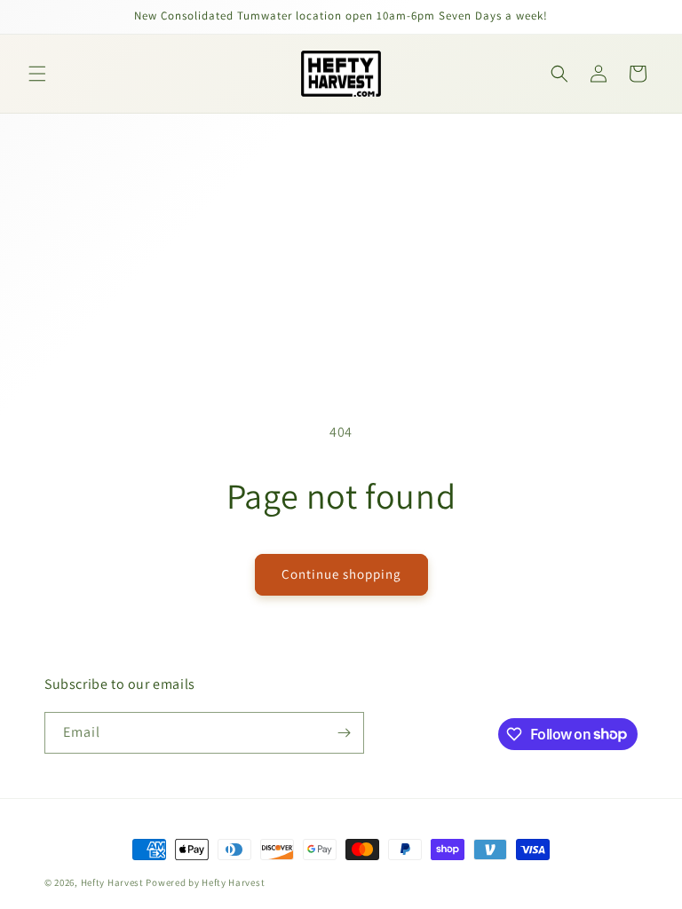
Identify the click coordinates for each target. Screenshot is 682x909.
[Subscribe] (343, 733)
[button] (37, 73)
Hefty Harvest (112, 882)
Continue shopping (341, 573)
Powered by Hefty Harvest (205, 882)
